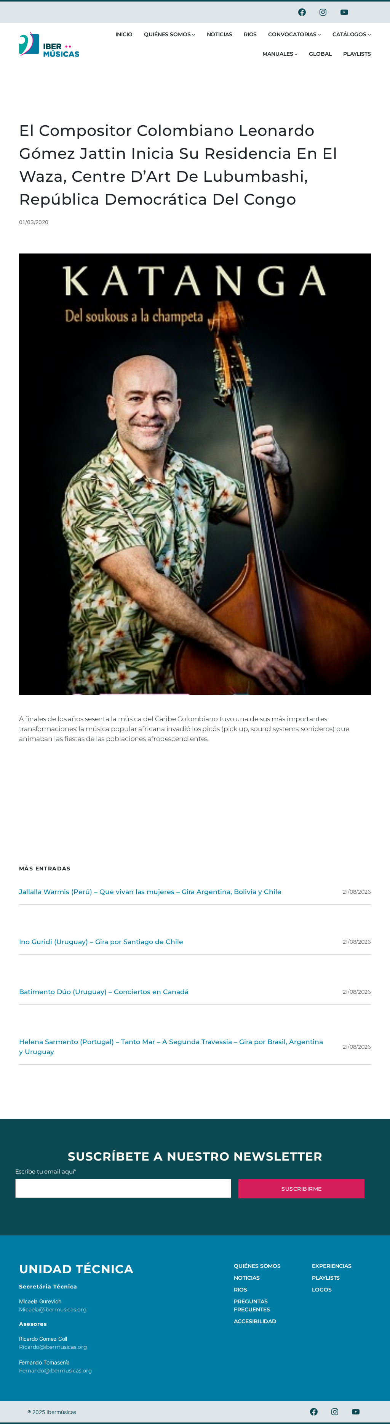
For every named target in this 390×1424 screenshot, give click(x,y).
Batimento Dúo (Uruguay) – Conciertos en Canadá (104, 992)
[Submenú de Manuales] (295, 53)
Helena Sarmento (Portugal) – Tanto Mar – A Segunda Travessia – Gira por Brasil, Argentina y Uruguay (171, 1047)
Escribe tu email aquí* (46, 1171)
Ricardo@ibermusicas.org (53, 1346)
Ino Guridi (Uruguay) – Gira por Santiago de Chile (101, 942)
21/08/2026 (357, 891)
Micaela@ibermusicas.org (53, 1309)
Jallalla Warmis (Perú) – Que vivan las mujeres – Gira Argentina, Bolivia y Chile (150, 892)
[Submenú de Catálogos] (369, 34)
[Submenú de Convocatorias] (319, 34)
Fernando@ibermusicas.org (55, 1370)
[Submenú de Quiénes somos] (193, 34)
